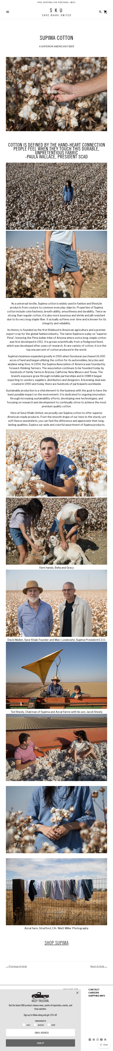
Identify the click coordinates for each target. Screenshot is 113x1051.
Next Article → (98, 966)
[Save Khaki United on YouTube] (101, 1039)
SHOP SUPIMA (57, 942)
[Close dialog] (77, 992)
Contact (94, 989)
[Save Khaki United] (56, 13)
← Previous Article (16, 966)
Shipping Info (96, 995)
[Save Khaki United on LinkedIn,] (105, 1039)
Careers (93, 992)
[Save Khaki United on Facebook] (90, 1039)
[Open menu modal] (7, 12)
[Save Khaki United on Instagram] (97, 1039)
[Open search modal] (100, 12)
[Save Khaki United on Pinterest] (94, 1039)
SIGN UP (40, 1042)
